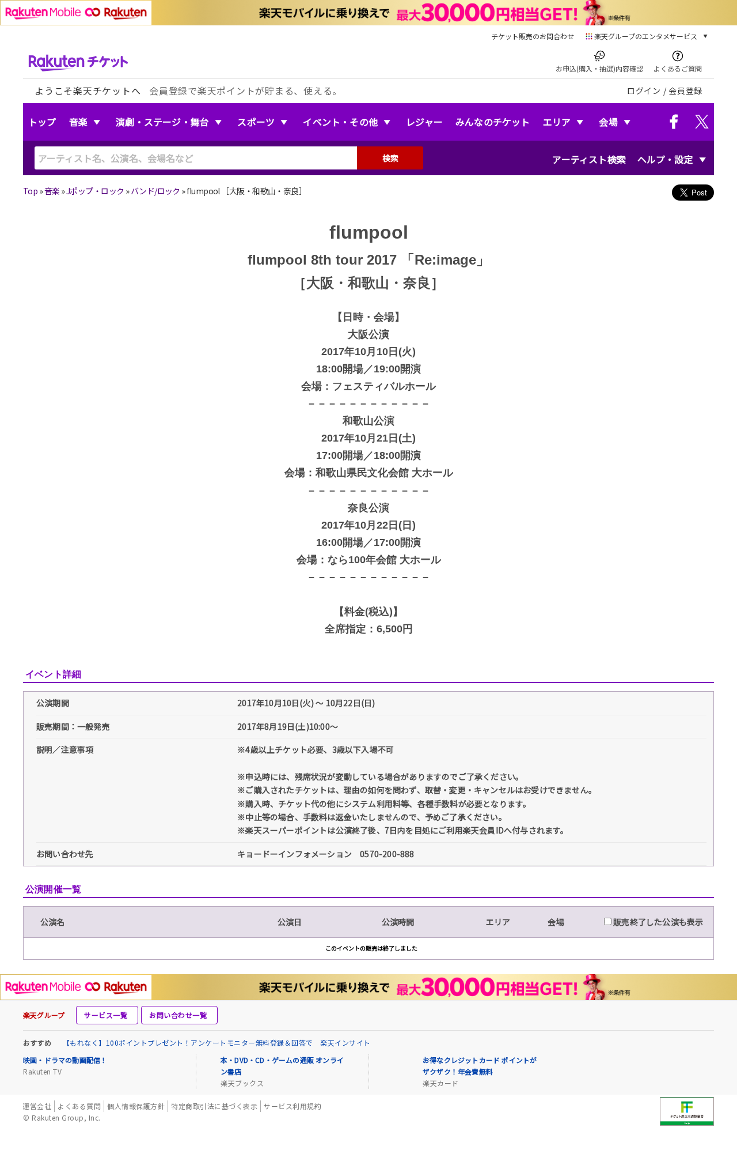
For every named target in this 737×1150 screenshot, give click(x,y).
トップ (42, 122)
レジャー (424, 122)
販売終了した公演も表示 (657, 921)
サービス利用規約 (292, 1106)
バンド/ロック (155, 191)
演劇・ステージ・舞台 (162, 122)
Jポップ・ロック (95, 191)
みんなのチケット (492, 122)
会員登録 (685, 90)
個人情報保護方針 (136, 1106)
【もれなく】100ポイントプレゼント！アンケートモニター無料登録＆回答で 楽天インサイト (217, 1042)
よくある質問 (79, 1106)
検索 (390, 158)
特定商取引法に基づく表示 (214, 1106)
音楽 (78, 122)
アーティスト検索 (589, 159)
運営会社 (36, 1106)
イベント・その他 (340, 122)
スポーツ (256, 122)
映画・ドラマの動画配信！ (65, 1060)
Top (30, 191)
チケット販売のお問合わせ (532, 36)
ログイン (644, 90)
